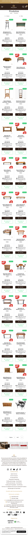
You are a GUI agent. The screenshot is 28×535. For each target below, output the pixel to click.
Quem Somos (14, 474)
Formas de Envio (14, 477)
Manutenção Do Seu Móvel (14, 488)
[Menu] (2, 6)
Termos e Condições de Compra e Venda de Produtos (14, 486)
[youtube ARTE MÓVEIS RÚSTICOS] (14, 469)
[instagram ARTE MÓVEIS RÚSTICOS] (7, 469)
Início (11, 13)
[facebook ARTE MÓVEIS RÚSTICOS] (11, 469)
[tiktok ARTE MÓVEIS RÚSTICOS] (17, 469)
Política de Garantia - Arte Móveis (14, 483)
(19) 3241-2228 (15, 498)
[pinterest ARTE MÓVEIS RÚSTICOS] (20, 469)
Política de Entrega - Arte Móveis (14, 481)
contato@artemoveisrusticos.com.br (15, 500)
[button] (7, 49)
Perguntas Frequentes (14, 479)
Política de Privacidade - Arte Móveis (14, 484)
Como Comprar (14, 475)
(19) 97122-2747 (14, 496)
